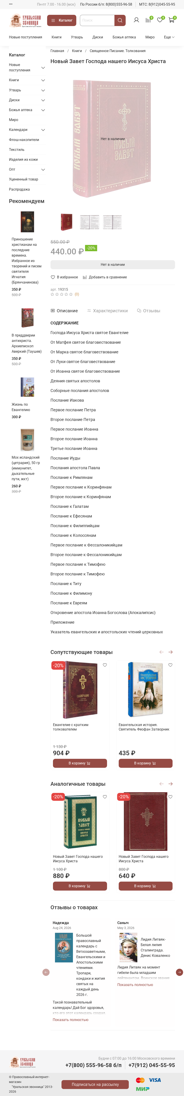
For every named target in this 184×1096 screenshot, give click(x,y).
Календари (18, 130)
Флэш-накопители (24, 140)
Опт (12, 169)
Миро (150, 37)
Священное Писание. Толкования (118, 51)
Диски (97, 37)
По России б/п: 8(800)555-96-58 (106, 4)
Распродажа (19, 189)
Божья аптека (124, 37)
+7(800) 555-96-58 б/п (94, 1065)
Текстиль (16, 149)
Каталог (65, 20)
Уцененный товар (23, 179)
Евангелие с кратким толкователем (70, 727)
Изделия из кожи (23, 159)
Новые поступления (25, 37)
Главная (57, 51)
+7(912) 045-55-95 (152, 1065)
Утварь (77, 37)
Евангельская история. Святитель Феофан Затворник (143, 727)
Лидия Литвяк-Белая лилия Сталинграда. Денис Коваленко (155, 947)
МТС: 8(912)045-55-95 (157, 4)
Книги (56, 37)
